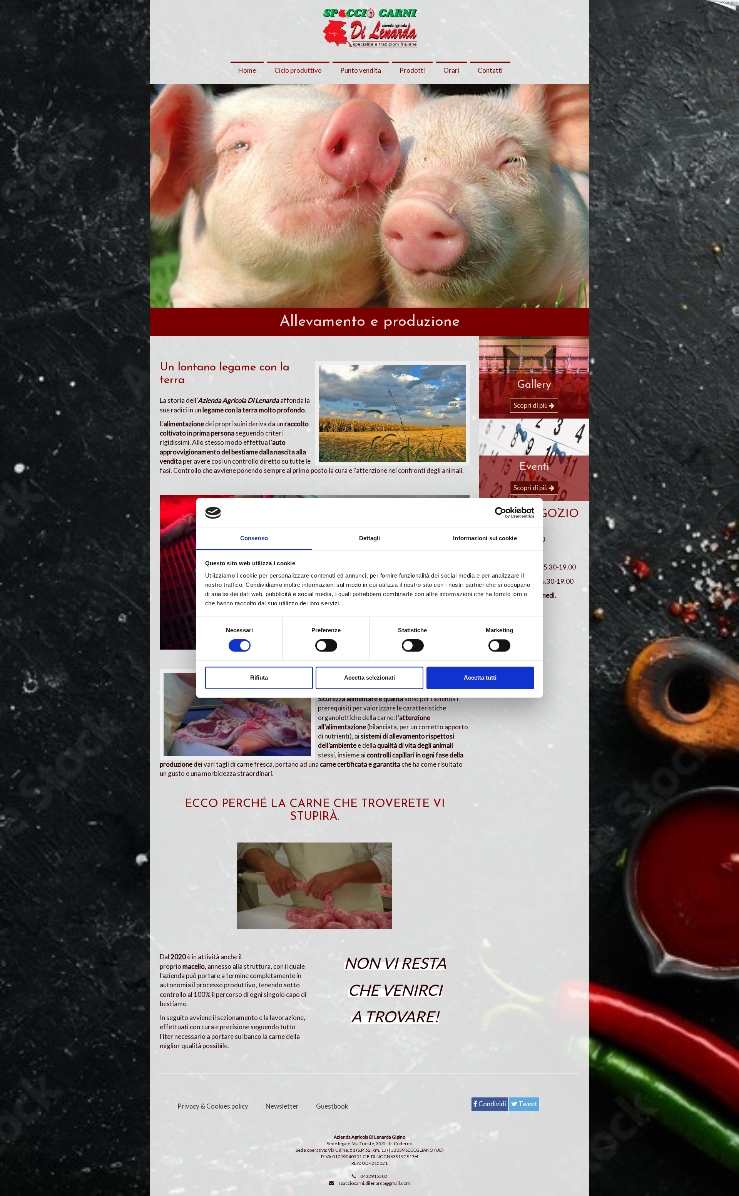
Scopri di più (531, 405)
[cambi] (392, 413)
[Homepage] (369, 28)
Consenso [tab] (254, 538)
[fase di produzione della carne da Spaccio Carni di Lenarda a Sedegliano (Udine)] (314, 886)
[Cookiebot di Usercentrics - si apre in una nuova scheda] (500, 513)
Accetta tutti (480, 677)
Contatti (490, 70)
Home (247, 70)
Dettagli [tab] (369, 538)
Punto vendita (360, 70)
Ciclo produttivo (298, 70)
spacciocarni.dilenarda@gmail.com (374, 1183)
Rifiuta (259, 677)
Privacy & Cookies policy (212, 1106)
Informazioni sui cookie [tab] (485, 538)
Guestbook (332, 1106)
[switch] (326, 646)
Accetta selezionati (369, 677)
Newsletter (282, 1106)
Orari (451, 70)
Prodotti (412, 70)
